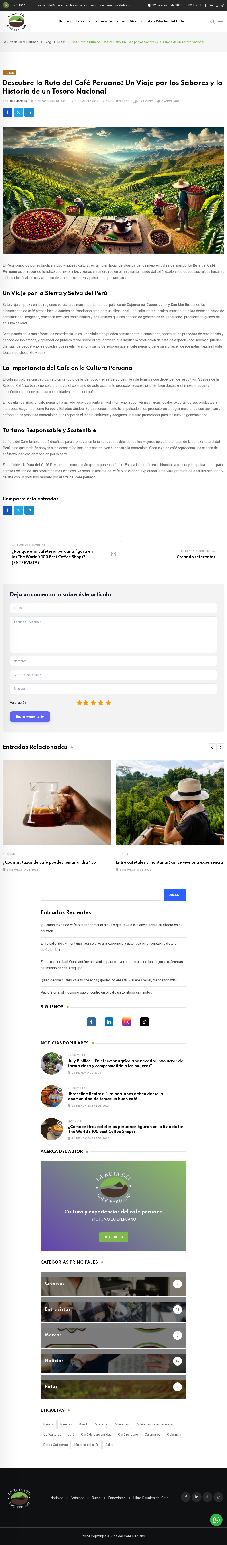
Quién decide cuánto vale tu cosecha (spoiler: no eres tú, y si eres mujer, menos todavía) (109, 980)
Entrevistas (103, 21)
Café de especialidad (96, 1435)
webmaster (18, 101)
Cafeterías (121, 1424)
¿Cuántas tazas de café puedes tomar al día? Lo (49, 863)
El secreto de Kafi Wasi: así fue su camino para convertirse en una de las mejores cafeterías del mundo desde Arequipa (111, 5)
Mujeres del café (86, 1445)
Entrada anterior (31, 545)
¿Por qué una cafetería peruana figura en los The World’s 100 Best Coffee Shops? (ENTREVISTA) (52, 557)
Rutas (121, 21)
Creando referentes (196, 557)
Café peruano (128, 1435)
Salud (109, 1445)
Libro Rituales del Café (165, 21)
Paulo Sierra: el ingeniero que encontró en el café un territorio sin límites (96, 992)
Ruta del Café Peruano (127, 1536)
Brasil (83, 1424)
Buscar (175, 895)
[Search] (212, 21)
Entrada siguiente (195, 551)
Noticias (65, 21)
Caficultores (52, 1435)
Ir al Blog (113, 1237)
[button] (212, 747)
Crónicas (83, 21)
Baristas (66, 1424)
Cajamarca (152, 1435)
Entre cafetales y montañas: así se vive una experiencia (169, 863)
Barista (48, 1424)
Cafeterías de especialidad (155, 1424)
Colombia (174, 1435)
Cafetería (100, 1424)
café (71, 1435)
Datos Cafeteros (55, 1445)
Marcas (136, 21)
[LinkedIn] (29, 112)
